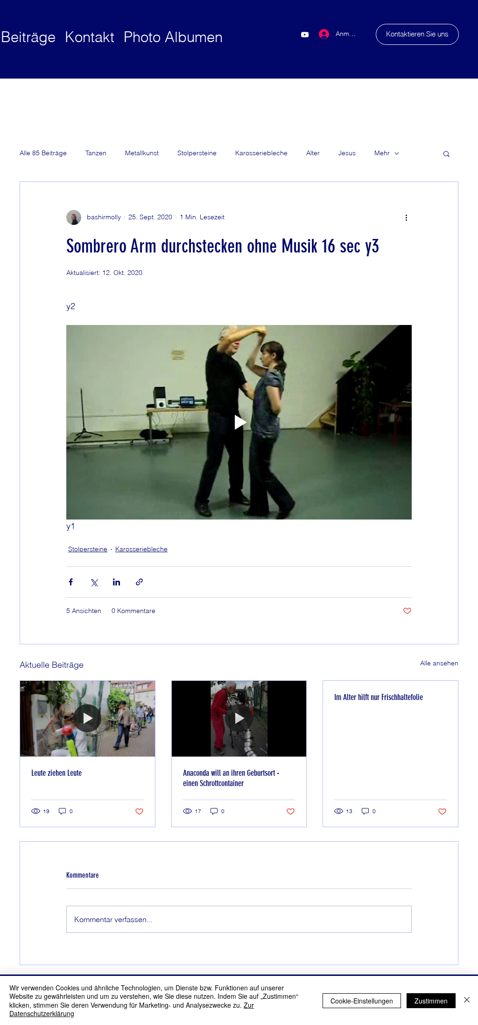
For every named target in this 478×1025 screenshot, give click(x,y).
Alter (313, 153)
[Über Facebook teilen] (70, 581)
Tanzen (95, 153)
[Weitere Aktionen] (406, 217)
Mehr (382, 153)
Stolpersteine (197, 153)
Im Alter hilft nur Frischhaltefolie (378, 697)
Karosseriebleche (261, 153)
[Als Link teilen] (139, 581)
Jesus (347, 153)
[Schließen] (466, 1000)
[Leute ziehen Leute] (87, 719)
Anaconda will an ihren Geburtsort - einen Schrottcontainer (231, 778)
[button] (446, 153)
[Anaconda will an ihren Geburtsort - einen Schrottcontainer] (239, 719)
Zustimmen (431, 1000)
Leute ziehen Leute (56, 773)
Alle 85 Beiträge (43, 153)
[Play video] (239, 422)
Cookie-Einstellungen (361, 1000)
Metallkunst (142, 153)
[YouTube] (304, 34)
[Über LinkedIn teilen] (116, 581)
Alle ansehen (439, 663)
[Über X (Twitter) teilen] (93, 581)
